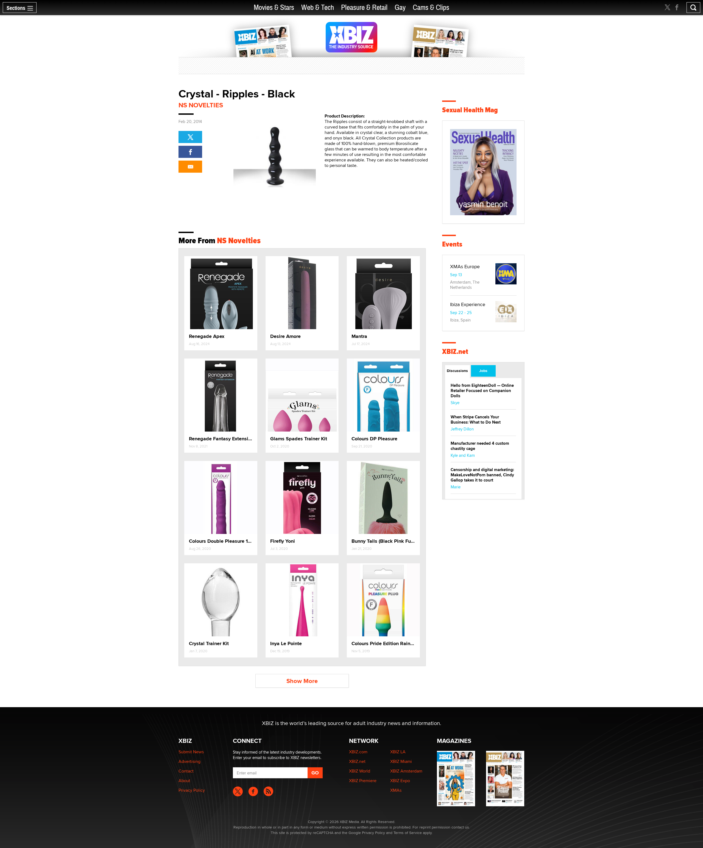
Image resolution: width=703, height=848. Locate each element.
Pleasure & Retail (364, 7)
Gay (400, 7)
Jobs (483, 370)
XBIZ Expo (400, 780)
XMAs (395, 790)
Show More (302, 680)
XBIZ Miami (401, 761)
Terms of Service (408, 832)
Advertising (189, 761)
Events (452, 244)
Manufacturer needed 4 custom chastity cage (480, 446)
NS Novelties (200, 105)
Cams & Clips (431, 7)
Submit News (191, 752)
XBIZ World (359, 771)
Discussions (457, 370)
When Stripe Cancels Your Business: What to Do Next (476, 419)
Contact (186, 771)
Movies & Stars (274, 7)
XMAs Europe (465, 266)
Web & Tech (317, 7)
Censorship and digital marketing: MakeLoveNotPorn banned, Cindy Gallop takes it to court (482, 475)
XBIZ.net (455, 351)
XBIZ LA (398, 752)
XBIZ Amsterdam (406, 771)
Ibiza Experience (467, 304)
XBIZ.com (358, 752)
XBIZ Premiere (362, 780)
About (184, 780)
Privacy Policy (191, 790)
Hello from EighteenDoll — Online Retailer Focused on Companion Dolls (482, 390)
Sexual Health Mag (470, 110)
